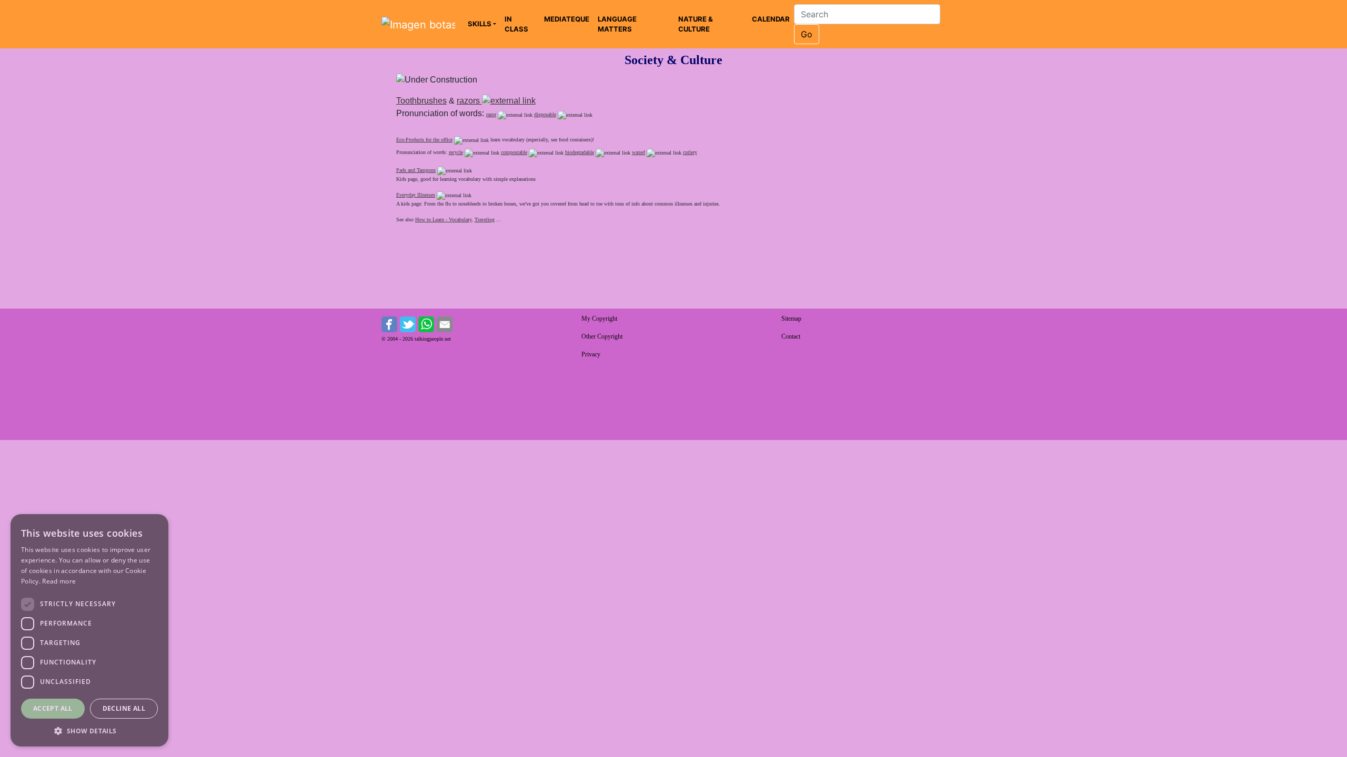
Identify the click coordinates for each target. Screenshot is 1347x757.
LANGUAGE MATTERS (617, 24)
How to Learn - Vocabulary (443, 219)
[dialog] (89, 630)
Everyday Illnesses (415, 195)
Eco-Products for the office (424, 139)
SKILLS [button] (479, 23)
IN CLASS (516, 24)
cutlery (690, 152)
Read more (59, 581)
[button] (89, 730)
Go (806, 34)
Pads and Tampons (416, 170)
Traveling (485, 219)
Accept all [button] (53, 708)
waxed (638, 152)
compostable (514, 152)
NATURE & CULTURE (695, 24)
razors (469, 100)
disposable (545, 114)
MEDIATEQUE (566, 19)
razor (491, 114)
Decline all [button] (124, 708)
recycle (456, 152)
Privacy (590, 354)
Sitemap (791, 318)
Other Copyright (601, 336)
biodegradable (579, 152)
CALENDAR (771, 19)
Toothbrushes (421, 100)
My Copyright (599, 318)
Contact (790, 336)
